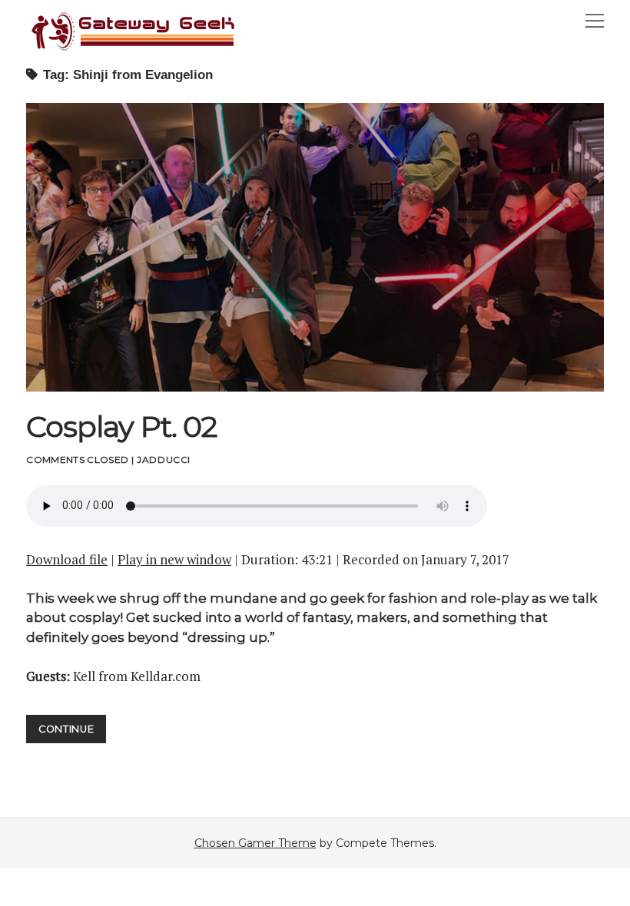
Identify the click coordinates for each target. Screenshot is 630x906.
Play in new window (174, 559)
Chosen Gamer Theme (255, 843)
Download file (67, 559)
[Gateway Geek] (133, 48)
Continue (72, 732)
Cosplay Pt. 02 (315, 247)
